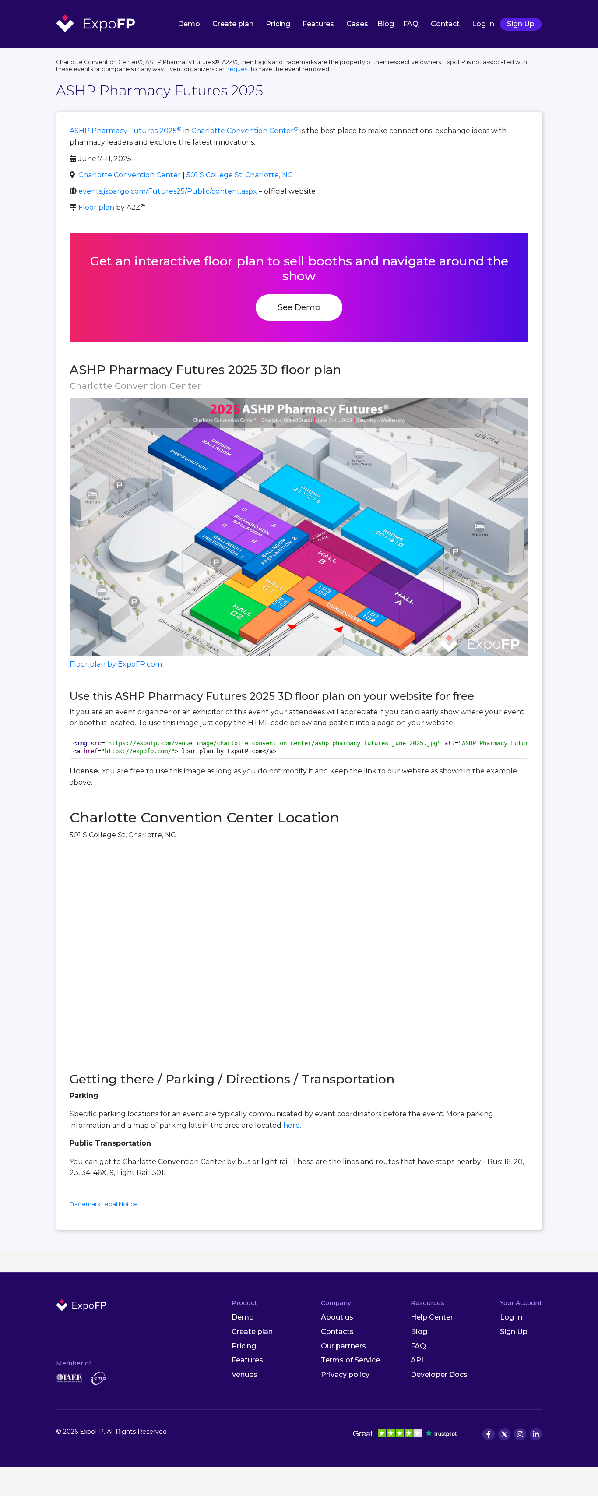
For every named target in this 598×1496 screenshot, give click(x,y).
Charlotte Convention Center (245, 131)
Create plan (232, 24)
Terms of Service (350, 1360)
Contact (445, 24)
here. (292, 1125)
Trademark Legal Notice (104, 1204)
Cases (357, 24)
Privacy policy (345, 1374)
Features (318, 24)
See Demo (299, 307)
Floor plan (96, 207)
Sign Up (521, 24)
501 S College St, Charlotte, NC (239, 175)
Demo (189, 24)
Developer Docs (439, 1374)
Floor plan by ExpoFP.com (116, 664)
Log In (483, 24)
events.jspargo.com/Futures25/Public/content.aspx (167, 191)
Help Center (432, 1317)
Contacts (337, 1331)
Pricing (278, 24)
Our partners (343, 1346)
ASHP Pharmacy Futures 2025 (126, 131)
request (238, 69)
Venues (244, 1374)
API (417, 1360)
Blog (385, 24)
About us (337, 1317)
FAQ (411, 24)
